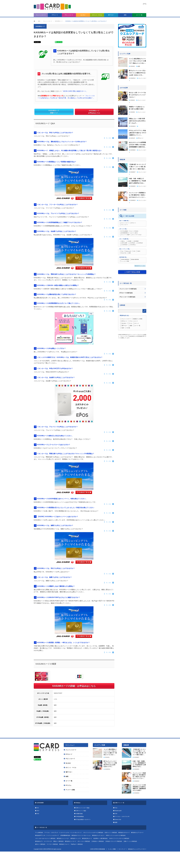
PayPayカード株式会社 (77, 844)
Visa (122, 251)
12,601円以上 (133, 244)
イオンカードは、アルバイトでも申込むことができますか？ (57, 427)
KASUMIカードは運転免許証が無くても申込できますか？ (56, 294)
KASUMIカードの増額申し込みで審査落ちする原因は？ (56, 586)
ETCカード (55, 15)
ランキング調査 (112, 849)
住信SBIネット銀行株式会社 (100, 838)
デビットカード (69, 15)
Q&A (123, 327)
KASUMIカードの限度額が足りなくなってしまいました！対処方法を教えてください (65, 507)
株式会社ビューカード (70, 841)
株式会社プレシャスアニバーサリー (137, 849)
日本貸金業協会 (80, 816)
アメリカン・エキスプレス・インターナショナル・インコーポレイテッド (63, 832)
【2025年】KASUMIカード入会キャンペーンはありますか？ (57, 516)
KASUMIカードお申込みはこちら (94, 112)
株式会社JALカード (87, 838)
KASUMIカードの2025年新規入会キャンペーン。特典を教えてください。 (62, 498)
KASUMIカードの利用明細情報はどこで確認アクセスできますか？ (59, 222)
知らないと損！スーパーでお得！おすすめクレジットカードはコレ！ (137, 95)
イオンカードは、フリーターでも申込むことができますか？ (57, 204)
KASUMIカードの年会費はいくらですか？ (51, 348)
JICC (38, 810)
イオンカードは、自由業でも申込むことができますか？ (56, 377)
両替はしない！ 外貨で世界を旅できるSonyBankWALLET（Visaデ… (137, 121)
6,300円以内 (140, 242)
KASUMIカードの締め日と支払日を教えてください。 (55, 435)
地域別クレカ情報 (137, 319)
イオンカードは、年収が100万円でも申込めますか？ (55, 368)
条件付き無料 (124, 242)
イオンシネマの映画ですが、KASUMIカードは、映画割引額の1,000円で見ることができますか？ (69, 357)
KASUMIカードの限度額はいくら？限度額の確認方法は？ (56, 162)
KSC (38, 813)
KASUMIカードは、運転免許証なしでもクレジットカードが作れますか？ (62, 141)
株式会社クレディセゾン (98, 835)
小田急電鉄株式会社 (65, 835)
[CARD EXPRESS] (52, 7)
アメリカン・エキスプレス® (122, 816)
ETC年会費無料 (124, 231)
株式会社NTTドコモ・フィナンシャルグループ (47, 835)
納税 (125, 15)
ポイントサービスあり (137, 234)
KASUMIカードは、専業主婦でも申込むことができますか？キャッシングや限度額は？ (66, 274)
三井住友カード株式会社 (97, 841)
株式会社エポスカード (124, 832)
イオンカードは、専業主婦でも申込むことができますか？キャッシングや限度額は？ (65, 453)
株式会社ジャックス (76, 838)
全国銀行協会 (79, 813)
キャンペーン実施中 (125, 234)
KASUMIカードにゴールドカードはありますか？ (53, 444)
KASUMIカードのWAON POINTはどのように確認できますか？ (58, 597)
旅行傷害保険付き (125, 232)
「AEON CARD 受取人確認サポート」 (75, 91)
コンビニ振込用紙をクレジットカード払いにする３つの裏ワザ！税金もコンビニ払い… (137, 61)
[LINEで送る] (58, 42)
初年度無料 (136, 241)
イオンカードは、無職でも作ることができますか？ (54, 577)
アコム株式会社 (39, 832)
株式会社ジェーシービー (63, 838)
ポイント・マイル (97, 15)
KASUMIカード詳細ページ (54, 112)
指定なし (123, 241)
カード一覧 (139, 15)
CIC (38, 807)
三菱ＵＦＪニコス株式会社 (130, 841)
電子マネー (111, 15)
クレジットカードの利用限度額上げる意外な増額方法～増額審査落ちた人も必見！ (139, 787)
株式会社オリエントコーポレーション (81, 835)
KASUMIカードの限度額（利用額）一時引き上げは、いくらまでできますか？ (63, 642)
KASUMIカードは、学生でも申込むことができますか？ (56, 568)
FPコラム (68, 785)
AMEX (139, 251)
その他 (128, 327)
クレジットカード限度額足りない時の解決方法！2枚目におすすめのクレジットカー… (137, 195)
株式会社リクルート (64, 844)
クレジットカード (41, 15)
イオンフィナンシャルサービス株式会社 (93, 832)
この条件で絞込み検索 (132, 272)
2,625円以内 (132, 242)
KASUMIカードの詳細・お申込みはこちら (74, 686)
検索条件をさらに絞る (140, 265)
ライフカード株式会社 (52, 844)
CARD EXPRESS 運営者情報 (97, 849)
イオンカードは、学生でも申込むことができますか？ (55, 132)
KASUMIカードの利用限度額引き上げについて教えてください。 (59, 303)
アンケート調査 (70, 789)
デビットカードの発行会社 (127, 297)
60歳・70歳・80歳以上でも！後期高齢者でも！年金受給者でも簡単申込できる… (137, 181)
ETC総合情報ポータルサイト (83, 819)
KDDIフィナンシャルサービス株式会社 (116, 835)
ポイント (137, 323)
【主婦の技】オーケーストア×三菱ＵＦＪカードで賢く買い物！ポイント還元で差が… (137, 167)
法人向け (83, 15)
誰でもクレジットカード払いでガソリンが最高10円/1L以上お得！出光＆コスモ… (137, 73)
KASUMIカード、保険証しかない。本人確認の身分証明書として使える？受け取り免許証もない (69, 150)
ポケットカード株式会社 (84, 841)
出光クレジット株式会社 (111, 832)
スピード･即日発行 (134, 231)
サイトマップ (122, 849)
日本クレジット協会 (81, 810)
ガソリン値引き (134, 232)
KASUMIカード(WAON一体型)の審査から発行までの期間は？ (58, 285)
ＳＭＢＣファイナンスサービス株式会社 (119, 838)
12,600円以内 (124, 244)
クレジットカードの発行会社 (128, 289)
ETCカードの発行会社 (126, 293)
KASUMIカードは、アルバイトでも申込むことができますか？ (58, 213)
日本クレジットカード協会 (82, 807)
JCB (134, 251)
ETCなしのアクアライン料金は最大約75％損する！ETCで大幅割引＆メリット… (137, 133)
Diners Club (123, 252)
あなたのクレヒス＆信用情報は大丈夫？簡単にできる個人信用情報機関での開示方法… (137, 145)
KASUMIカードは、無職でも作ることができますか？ (55, 525)
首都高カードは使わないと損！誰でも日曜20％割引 (137, 108)
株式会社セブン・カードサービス (43, 841)
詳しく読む (108, 138)
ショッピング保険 (125, 261)
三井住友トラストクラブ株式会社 (113, 841)
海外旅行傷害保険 (125, 259)
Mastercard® (128, 251)
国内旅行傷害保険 (135, 259)
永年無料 (129, 241)
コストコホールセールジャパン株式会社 (45, 838)
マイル (130, 323)
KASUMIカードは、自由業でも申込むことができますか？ (56, 231)
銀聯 (130, 252)
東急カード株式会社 (58, 841)
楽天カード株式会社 (40, 844)
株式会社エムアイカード (137, 832)
